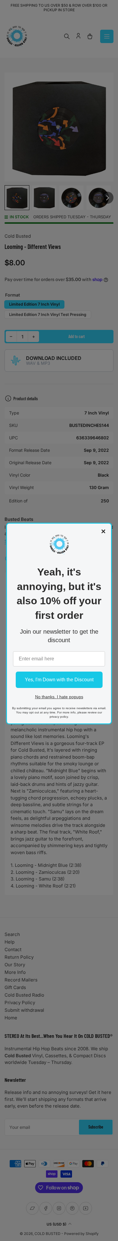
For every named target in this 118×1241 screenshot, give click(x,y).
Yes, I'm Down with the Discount (59, 679)
